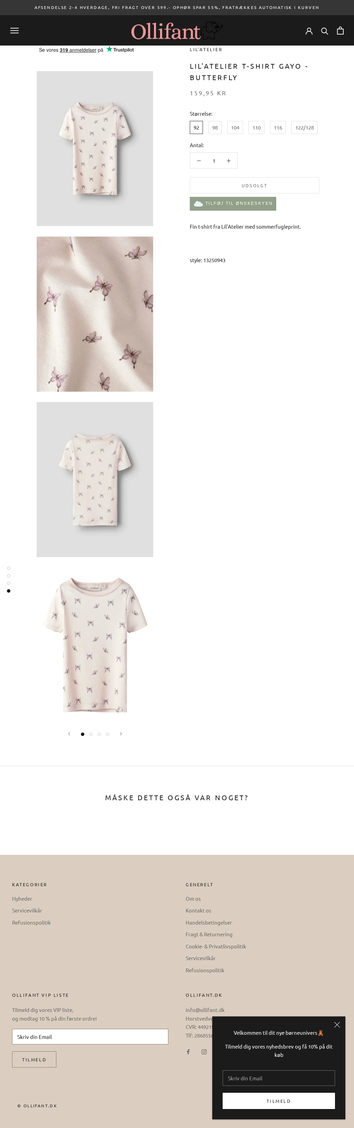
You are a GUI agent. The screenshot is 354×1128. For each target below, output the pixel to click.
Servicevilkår (27, 910)
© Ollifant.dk (37, 1105)
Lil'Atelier (206, 49)
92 (196, 127)
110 (256, 127)
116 (278, 127)
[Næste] (121, 733)
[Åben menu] (14, 30)
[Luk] (337, 1025)
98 (215, 127)
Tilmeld (279, 1101)
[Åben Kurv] (340, 31)
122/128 (304, 127)
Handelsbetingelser (209, 922)
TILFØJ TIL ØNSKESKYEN (239, 203)
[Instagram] (204, 1051)
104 (235, 127)
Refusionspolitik (31, 922)
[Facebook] (188, 1051)
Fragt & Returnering (209, 934)
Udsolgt (255, 185)
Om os (193, 898)
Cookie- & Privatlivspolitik (216, 946)
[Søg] (324, 30)
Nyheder (22, 898)
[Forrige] (69, 733)
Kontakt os (198, 910)
